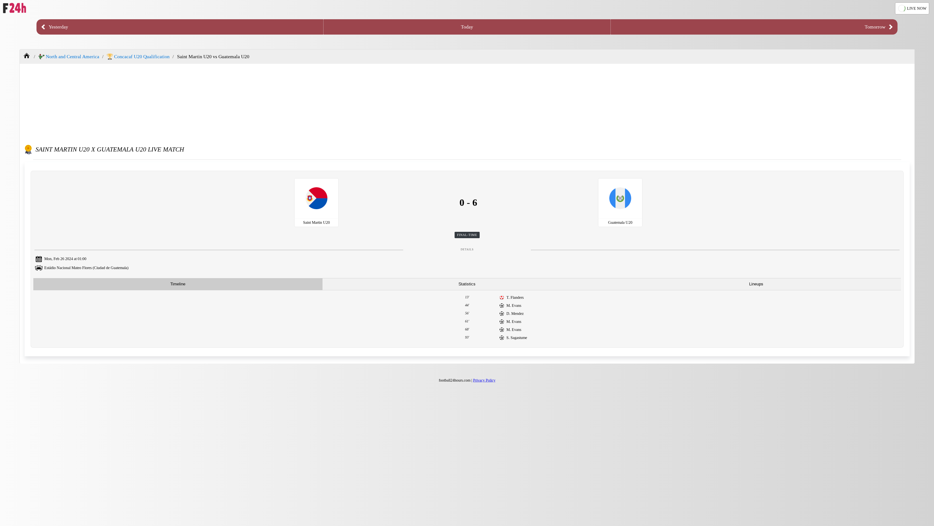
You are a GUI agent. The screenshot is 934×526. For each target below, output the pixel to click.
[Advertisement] (467, 103)
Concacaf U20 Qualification (142, 56)
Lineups (756, 284)
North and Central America (72, 56)
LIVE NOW (916, 8)
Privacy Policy (484, 380)
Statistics (467, 284)
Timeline (177, 284)
